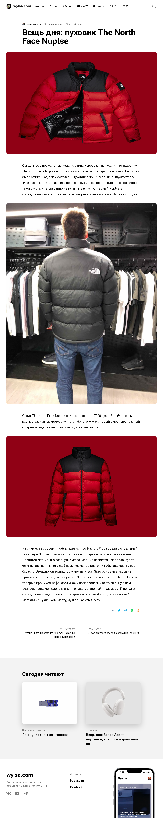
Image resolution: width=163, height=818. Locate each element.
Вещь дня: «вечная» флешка (45, 735)
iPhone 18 (98, 6)
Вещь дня (28, 730)
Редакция (77, 780)
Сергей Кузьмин (33, 24)
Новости (39, 6)
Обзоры (67, 6)
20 (70, 24)
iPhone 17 (82, 6)
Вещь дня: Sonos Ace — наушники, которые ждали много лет (113, 739)
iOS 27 (125, 6)
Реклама (76, 786)
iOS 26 (112, 6)
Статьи (53, 6)
